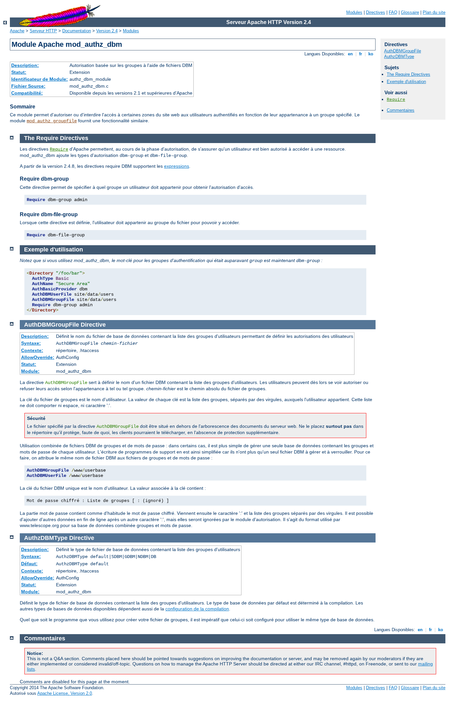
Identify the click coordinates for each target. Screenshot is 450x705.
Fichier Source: (28, 86)
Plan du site (434, 12)
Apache (17, 30)
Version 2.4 (107, 30)
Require (396, 99)
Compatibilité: (27, 93)
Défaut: (29, 563)
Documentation (76, 30)
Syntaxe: (31, 343)
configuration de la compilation (197, 608)
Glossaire (410, 12)
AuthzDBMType (399, 56)
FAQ (393, 12)
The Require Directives (408, 74)
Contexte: (32, 350)
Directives (375, 12)
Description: (25, 65)
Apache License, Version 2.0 (64, 693)
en (350, 53)
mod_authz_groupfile (52, 121)
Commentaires (400, 110)
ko (371, 53)
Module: (30, 371)
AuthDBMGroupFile (402, 50)
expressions (176, 166)
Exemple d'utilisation (406, 81)
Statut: (18, 72)
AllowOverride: (37, 357)
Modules (354, 12)
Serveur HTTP (43, 30)
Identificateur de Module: (39, 79)
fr (360, 53)
